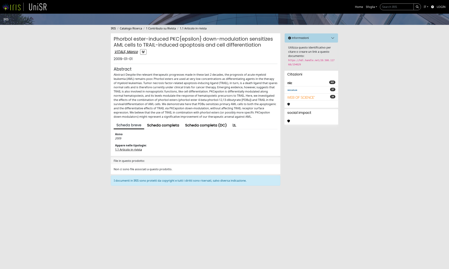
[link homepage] (13, 7)
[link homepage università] (37, 7)
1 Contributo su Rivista (161, 28)
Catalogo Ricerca (131, 28)
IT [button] (425, 7)
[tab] (234, 125)
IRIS (113, 28)
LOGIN (441, 7)
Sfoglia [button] (370, 7)
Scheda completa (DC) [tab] (206, 125)
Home (359, 7)
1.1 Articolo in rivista (193, 28)
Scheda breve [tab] (128, 125)
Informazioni (300, 38)
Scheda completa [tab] (163, 125)
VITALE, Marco (126, 51)
